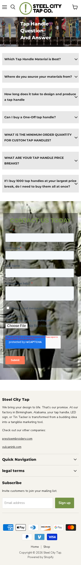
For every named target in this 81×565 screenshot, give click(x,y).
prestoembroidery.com (17, 439)
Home (35, 547)
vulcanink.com (11, 447)
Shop (46, 547)
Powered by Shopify (41, 557)
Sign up (65, 502)
